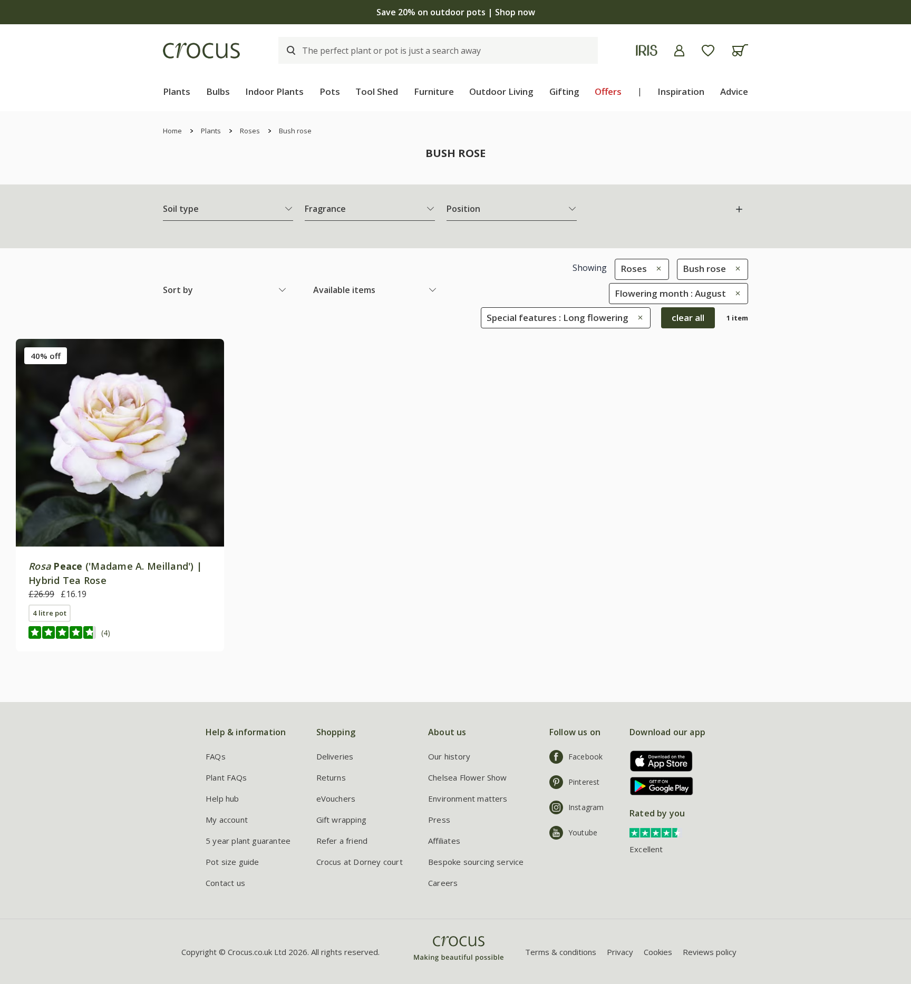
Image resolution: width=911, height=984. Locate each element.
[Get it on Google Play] (657, 786)
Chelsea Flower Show (467, 777)
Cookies (658, 952)
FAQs (216, 756)
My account (227, 819)
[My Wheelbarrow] (740, 50)
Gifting (564, 91)
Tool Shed (376, 91)
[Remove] (656, 268)
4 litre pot (49, 613)
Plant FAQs (226, 777)
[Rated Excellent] (655, 831)
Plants (176, 91)
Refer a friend (342, 840)
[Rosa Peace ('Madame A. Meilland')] (120, 443)
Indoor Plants (274, 91)
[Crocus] (201, 51)
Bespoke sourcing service (476, 861)
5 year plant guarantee (248, 840)
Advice (734, 91)
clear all (688, 317)
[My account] (679, 50)
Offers (608, 91)
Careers (443, 883)
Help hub (222, 798)
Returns (331, 777)
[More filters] (739, 209)
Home (172, 130)
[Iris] (646, 50)
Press (439, 819)
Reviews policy (709, 952)
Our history (449, 756)
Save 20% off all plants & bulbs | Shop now (455, 12)
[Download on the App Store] (657, 761)
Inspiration (680, 91)
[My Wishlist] (708, 50)
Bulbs (218, 91)
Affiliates (444, 840)
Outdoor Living (501, 91)
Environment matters (468, 798)
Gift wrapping (341, 819)
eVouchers (336, 798)
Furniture (434, 91)
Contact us (225, 883)
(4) (105, 633)
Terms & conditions (560, 952)
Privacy (620, 952)
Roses (250, 130)
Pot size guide (232, 861)
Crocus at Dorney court (359, 861)
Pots (329, 91)
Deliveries (335, 756)
